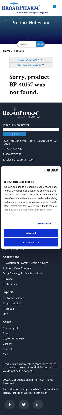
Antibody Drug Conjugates (18, 268)
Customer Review (13, 338)
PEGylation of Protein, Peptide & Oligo (25, 263)
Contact (7, 349)
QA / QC (7, 314)
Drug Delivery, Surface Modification (24, 273)
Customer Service (13, 298)
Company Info (11, 328)
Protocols (8, 308)
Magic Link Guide (13, 303)
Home (6, 51)
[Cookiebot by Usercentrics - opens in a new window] (44, 170)
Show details (45, 223)
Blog (5, 333)
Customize (29, 242)
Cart (5, 354)
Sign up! (14, 134)
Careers (7, 344)
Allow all (31, 233)
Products (18, 51)
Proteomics (10, 284)
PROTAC (8, 279)
